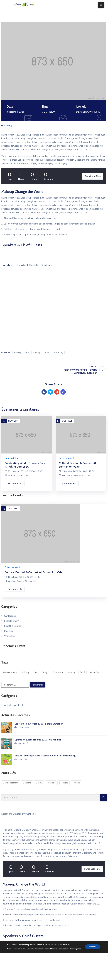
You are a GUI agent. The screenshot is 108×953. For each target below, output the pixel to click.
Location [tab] (7, 265)
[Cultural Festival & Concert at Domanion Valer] (81, 434)
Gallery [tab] (47, 265)
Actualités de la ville (14, 705)
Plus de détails (15, 483)
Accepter (92, 946)
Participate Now (93, 176)
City (27, 352)
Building (17, 352)
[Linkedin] (63, 392)
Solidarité (63, 783)
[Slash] (4, 369)
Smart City (58, 352)
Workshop (9, 636)
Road (47, 352)
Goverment (58, 672)
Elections (27, 783)
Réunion (50, 783)
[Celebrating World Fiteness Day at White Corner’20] (26, 434)
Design (45, 672)
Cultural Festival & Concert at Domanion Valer (77, 464)
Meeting (8, 125)
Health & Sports (13, 458)
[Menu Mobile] (101, 5)
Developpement (10, 783)
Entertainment (66, 458)
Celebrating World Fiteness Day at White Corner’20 (25, 464)
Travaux (76, 783)
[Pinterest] (56, 392)
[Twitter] (50, 392)
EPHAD (39, 783)
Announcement (10, 672)
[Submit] (103, 797)
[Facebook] (44, 392)
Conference (10, 615)
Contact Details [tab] (27, 265)
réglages (77, 949)
